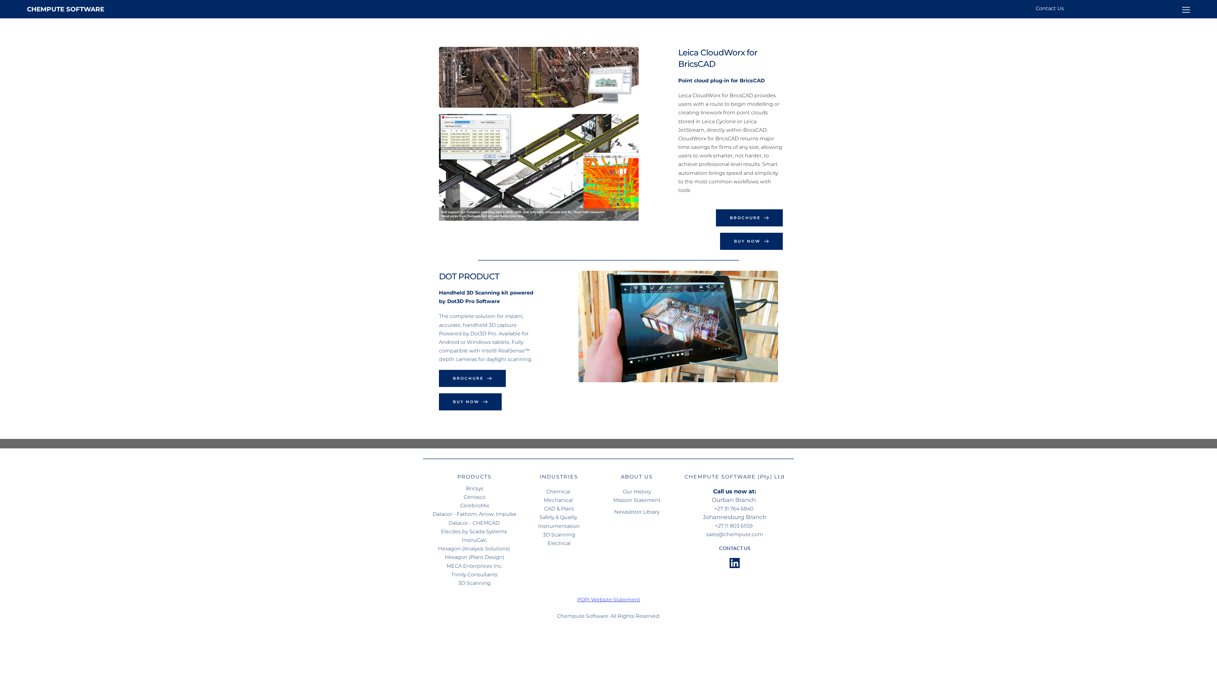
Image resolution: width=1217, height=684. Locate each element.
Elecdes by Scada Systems (474, 532)
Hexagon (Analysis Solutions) (474, 549)
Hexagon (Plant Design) (474, 557)
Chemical (558, 492)
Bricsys (474, 488)
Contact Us (1050, 8)
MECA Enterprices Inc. (474, 566)
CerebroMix (474, 506)
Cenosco (475, 497)
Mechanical (559, 500)
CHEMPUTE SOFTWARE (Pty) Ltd (735, 477)
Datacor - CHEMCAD (474, 523)
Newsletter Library (637, 512)
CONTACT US (734, 548)
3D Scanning (474, 583)
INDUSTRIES (559, 477)
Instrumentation (559, 526)
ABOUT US (637, 477)
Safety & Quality (558, 517)
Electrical (559, 543)
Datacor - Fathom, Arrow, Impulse (475, 514)
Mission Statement (636, 500)
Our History (637, 492)
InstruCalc (474, 540)
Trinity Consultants (474, 575)
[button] (1186, 10)
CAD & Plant (559, 509)
